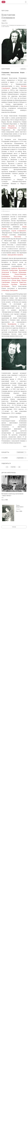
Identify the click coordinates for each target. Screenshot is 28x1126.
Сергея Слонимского (18, 230)
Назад (14, 526)
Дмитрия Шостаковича (15, 255)
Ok (19, 467)
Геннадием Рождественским (14, 274)
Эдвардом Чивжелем (18, 282)
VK (7, 467)
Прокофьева (12, 324)
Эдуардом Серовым (9, 284)
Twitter (13, 467)
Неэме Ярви (16, 280)
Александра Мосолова (11, 236)
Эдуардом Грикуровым (10, 270)
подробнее (20, 457)
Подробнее (20, 452)
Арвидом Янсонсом (18, 268)
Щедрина (11, 126)
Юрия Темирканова (9, 128)
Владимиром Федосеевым (12, 276)
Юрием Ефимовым (19, 272)
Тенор (4, 20)
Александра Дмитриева (10, 290)
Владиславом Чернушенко (11, 278)
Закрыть (23, 68)
